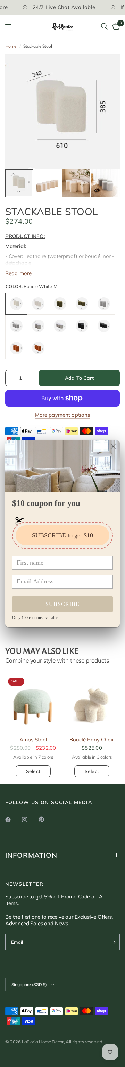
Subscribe (62, 604)
